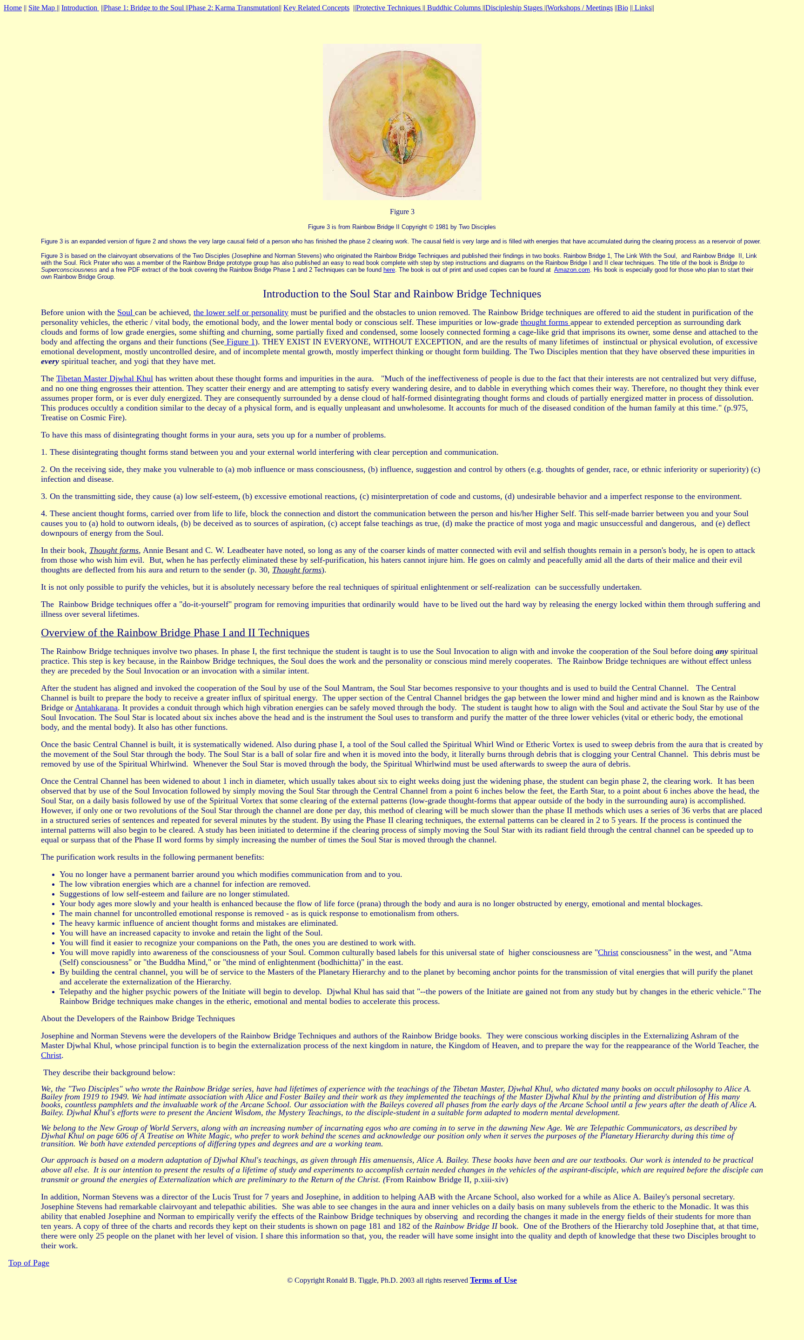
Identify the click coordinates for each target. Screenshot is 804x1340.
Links (642, 8)
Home (13, 8)
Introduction (80, 8)
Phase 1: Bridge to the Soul (145, 8)
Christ (608, 952)
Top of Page (28, 1262)
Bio (622, 8)
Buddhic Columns (453, 8)
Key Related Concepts (316, 8)
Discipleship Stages (514, 8)
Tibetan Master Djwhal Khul (104, 378)
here (389, 269)
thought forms (545, 322)
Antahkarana (96, 707)
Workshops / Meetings (580, 8)
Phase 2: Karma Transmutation (233, 8)
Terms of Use (493, 1280)
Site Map (42, 8)
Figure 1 (239, 341)
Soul (126, 312)
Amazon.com (572, 269)
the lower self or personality (241, 312)
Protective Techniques (389, 8)
